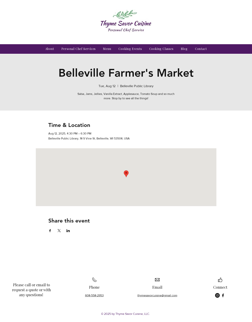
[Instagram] (217, 295)
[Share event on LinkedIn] (68, 230)
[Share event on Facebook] (50, 230)
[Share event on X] (59, 230)
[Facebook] (223, 295)
